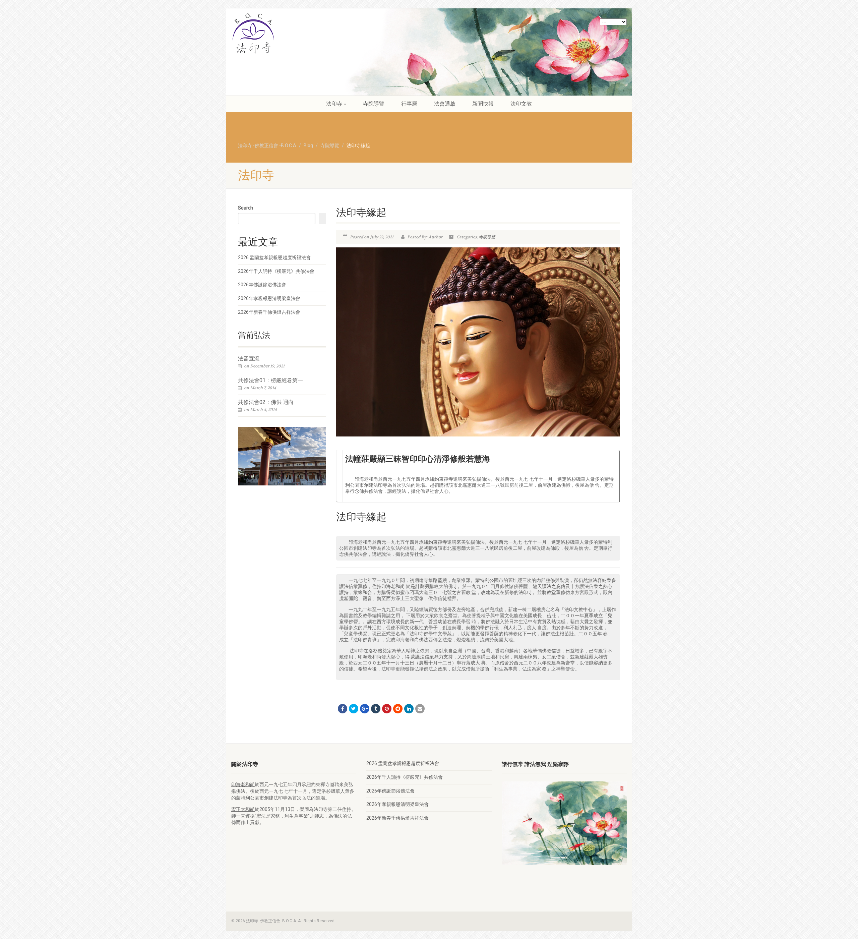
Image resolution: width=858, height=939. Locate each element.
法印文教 (521, 104)
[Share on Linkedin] (409, 708)
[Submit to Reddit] (398, 708)
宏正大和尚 (243, 809)
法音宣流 (248, 358)
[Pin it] (386, 708)
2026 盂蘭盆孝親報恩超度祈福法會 (274, 257)
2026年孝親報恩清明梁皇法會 (269, 298)
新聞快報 (483, 104)
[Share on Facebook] (342, 708)
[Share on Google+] (364, 708)
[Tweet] (353, 708)
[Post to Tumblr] (375, 708)
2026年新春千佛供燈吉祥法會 (269, 312)
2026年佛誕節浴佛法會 (262, 284)
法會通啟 (444, 104)
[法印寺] (293, 33)
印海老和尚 (243, 784)
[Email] (420, 708)
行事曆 (409, 104)
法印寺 (334, 104)
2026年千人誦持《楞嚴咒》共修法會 (276, 271)
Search (245, 208)
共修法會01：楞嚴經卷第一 (270, 380)
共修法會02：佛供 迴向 (266, 402)
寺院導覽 (373, 104)
